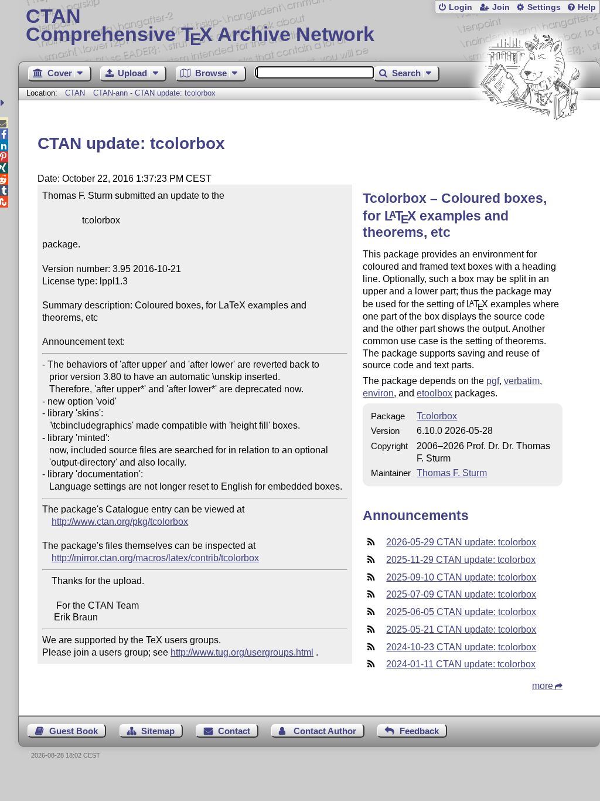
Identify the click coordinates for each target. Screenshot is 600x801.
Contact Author (325, 731)
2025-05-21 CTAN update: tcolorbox (461, 629)
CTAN (75, 93)
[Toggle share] (4, 102)
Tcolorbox (437, 416)
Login (460, 7)
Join (501, 7)
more (542, 686)
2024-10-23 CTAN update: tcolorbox (461, 647)
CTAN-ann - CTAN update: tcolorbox (154, 93)
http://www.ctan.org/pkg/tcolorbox (120, 522)
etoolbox (434, 393)
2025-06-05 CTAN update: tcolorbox (461, 612)
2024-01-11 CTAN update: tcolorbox (461, 664)
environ (378, 393)
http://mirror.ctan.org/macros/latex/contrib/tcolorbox (155, 558)
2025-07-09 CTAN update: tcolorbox (461, 594)
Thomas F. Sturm (452, 473)
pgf (492, 381)
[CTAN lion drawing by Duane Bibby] (529, 142)
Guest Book (73, 731)
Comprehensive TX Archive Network (200, 26)
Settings (544, 7)
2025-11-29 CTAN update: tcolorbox (461, 560)
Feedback (419, 731)
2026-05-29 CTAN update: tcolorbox (461, 542)
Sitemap (158, 731)
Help (587, 7)
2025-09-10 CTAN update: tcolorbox (461, 577)
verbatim (522, 381)
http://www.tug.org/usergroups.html (242, 652)
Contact (234, 731)
